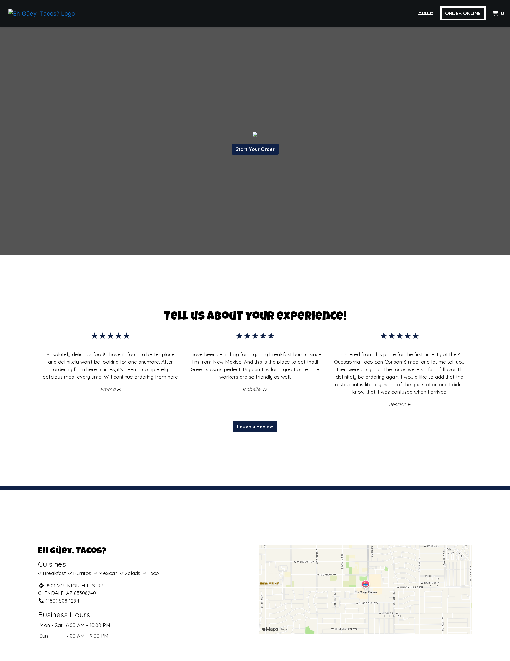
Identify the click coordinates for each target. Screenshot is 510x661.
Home (425, 12)
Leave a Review (255, 426)
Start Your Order (255, 149)
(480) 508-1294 (62, 600)
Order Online (462, 13)
